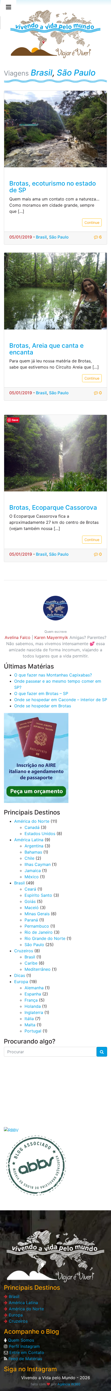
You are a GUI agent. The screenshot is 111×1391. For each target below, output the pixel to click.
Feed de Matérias (24, 1358)
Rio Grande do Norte (45, 938)
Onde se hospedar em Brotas (42, 705)
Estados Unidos (40, 833)
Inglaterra (34, 1012)
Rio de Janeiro (39, 932)
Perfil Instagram (23, 1346)
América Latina (28, 839)
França (31, 1000)
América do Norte (31, 821)
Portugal (33, 1030)
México (32, 876)
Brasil (41, 73)
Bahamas (33, 852)
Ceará (30, 889)
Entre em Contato (26, 1352)
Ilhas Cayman (38, 864)
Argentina (34, 845)
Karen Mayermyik (51, 637)
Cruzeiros (23, 950)
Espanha (33, 993)
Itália (29, 1018)
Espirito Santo (38, 895)
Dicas (19, 975)
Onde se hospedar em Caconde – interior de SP (60, 699)
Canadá (32, 827)
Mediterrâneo (38, 969)
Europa (21, 981)
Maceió (32, 907)
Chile (29, 858)
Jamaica (33, 870)
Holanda (33, 1006)
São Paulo (76, 73)
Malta (30, 1024)
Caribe (31, 963)
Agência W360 (69, 1384)
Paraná (31, 919)
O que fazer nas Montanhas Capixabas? (53, 675)
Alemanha (34, 987)
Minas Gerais (37, 913)
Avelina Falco (17, 637)
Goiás (30, 901)
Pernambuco (37, 926)
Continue (91, 222)
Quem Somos (20, 1340)
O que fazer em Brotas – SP (41, 693)
